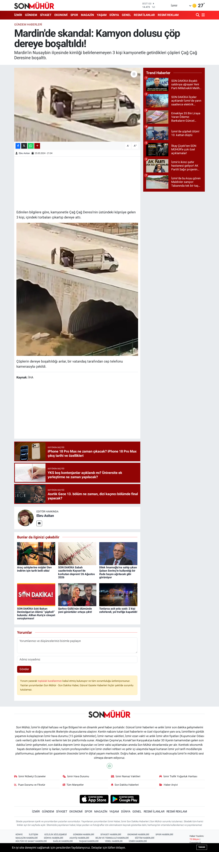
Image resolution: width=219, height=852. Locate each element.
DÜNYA (114, 15)
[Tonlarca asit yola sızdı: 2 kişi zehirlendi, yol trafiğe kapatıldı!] (118, 594)
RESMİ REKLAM (168, 15)
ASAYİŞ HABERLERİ (79, 838)
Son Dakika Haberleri (127, 784)
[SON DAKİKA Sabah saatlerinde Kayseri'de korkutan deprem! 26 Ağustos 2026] (77, 553)
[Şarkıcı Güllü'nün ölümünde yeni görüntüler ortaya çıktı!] (77, 594)
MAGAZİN (87, 15)
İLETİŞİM (33, 834)
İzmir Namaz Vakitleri (128, 776)
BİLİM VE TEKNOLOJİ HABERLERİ (112, 838)
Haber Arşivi (171, 784)
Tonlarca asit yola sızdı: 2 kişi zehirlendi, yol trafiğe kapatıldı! (118, 610)
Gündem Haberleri (28, 24)
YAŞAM (102, 15)
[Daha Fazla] (37, 146)
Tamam (201, 847)
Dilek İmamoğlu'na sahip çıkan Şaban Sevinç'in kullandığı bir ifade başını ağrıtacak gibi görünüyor (118, 572)
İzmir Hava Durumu (78, 776)
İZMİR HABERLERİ (138, 841)
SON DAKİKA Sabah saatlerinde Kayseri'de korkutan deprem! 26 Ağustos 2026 (76, 572)
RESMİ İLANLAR (144, 15)
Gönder (24, 669)
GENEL (126, 15)
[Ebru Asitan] (25, 517)
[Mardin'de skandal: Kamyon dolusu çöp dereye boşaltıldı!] (77, 105)
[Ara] (198, 15)
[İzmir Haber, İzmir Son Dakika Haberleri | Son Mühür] (34, 5)
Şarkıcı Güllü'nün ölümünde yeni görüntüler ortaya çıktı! (75, 610)
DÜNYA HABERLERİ (53, 838)
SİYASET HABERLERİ (110, 834)
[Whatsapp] (109, 766)
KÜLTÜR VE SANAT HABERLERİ (31, 841)
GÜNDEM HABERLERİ (83, 834)
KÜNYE (19, 834)
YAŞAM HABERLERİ (89, 841)
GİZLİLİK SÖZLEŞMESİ (55, 834)
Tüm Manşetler (75, 784)
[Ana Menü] (202, 15)
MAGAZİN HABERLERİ (27, 838)
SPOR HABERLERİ (164, 834)
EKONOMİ (61, 15)
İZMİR (18, 15)
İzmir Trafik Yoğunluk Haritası (180, 776)
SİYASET (45, 15)
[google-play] (125, 799)
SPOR (74, 15)
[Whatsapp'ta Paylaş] (31, 146)
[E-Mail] (39, 523)
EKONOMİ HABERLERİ (138, 834)
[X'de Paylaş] (24, 146)
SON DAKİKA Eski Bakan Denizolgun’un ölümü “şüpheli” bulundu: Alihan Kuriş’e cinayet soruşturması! (36, 613)
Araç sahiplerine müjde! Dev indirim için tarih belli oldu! (34, 569)
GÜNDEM (31, 15)
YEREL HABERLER (114, 841)
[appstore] (94, 799)
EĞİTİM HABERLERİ (144, 838)
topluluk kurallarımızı (50, 680)
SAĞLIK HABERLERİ (63, 841)
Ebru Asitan (24, 153)
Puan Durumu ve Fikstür (31, 784)
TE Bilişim (194, 839)
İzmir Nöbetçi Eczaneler (32, 776)
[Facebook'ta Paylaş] (18, 146)
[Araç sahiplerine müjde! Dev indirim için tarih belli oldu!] (36, 553)
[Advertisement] (77, 183)
